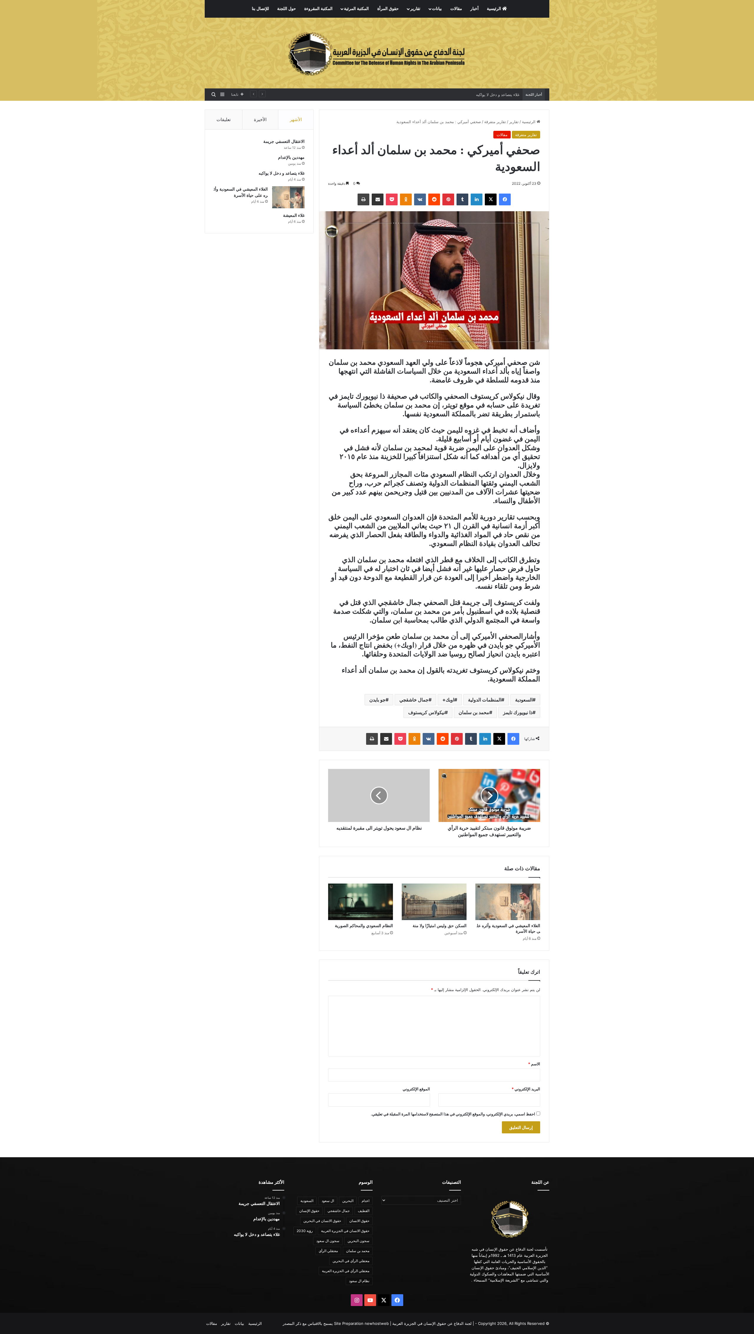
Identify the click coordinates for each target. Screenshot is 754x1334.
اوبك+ (448, 700)
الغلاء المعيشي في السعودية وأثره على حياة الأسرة (477, 94)
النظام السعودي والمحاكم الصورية (364, 926)
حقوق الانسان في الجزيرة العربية (345, 1231)
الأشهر (296, 119)
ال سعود (328, 1200)
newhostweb (377, 1323)
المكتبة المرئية (356, 8)
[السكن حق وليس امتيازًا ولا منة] (434, 902)
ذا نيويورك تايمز (518, 712)
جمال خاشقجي (414, 700)
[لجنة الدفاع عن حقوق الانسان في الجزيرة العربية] (377, 53)
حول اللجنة (286, 8)
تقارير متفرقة (495, 121)
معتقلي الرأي (328, 1251)
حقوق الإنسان (309, 1210)
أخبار (474, 8)
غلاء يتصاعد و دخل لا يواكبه (282, 173)
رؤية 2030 (305, 1231)
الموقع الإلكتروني (416, 1089)
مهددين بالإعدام (291, 157)
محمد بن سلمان (474, 712)
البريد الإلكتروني (526, 1089)
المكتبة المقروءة (318, 8)
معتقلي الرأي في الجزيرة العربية (345, 1271)
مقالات (456, 8)
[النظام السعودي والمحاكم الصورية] (360, 902)
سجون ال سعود (327, 1241)
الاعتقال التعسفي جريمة (284, 141)
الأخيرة (260, 119)
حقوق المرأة (388, 8)
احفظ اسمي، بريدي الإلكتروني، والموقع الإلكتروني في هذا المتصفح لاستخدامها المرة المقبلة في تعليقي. (453, 1114)
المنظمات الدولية (484, 700)
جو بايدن (377, 700)
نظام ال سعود (359, 1281)
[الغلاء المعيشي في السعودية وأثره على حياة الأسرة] (507, 902)
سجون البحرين (358, 1241)
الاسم (534, 1063)
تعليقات (223, 119)
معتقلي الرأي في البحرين (351, 1261)
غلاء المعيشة (294, 215)
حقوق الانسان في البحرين (322, 1221)
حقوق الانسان (359, 1221)
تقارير (415, 8)
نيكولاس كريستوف (426, 712)
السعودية (524, 700)
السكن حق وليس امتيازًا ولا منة (440, 926)
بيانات (437, 8)
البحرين (347, 1200)
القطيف (363, 1210)
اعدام (365, 1200)
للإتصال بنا (260, 8)
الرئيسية (494, 8)
